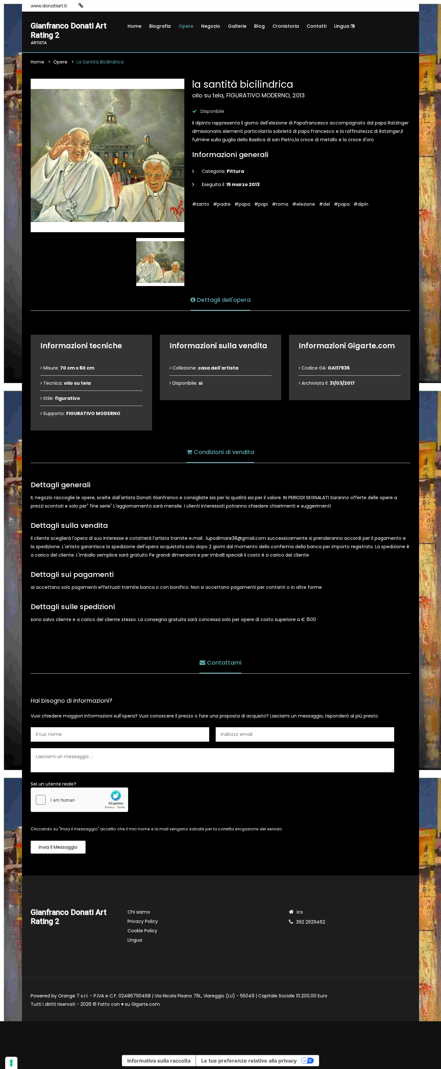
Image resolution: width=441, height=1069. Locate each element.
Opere (186, 26)
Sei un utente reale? (53, 784)
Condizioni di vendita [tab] (223, 452)
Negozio (210, 26)
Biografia (160, 26)
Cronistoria (285, 26)
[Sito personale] (80, 5)
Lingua (342, 26)
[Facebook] (101, 5)
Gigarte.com (145, 1004)
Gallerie (237, 26)
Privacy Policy (143, 921)
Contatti (316, 26)
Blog (259, 26)
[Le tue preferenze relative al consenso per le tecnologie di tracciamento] (11, 1063)
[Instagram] (91, 5)
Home (134, 26)
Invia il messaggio (58, 847)
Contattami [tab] (223, 662)
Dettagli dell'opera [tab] (223, 300)
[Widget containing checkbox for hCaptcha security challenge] (79, 799)
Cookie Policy (142, 930)
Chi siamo (139, 912)
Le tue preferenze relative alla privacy (249, 1060)
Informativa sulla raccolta (158, 1060)
